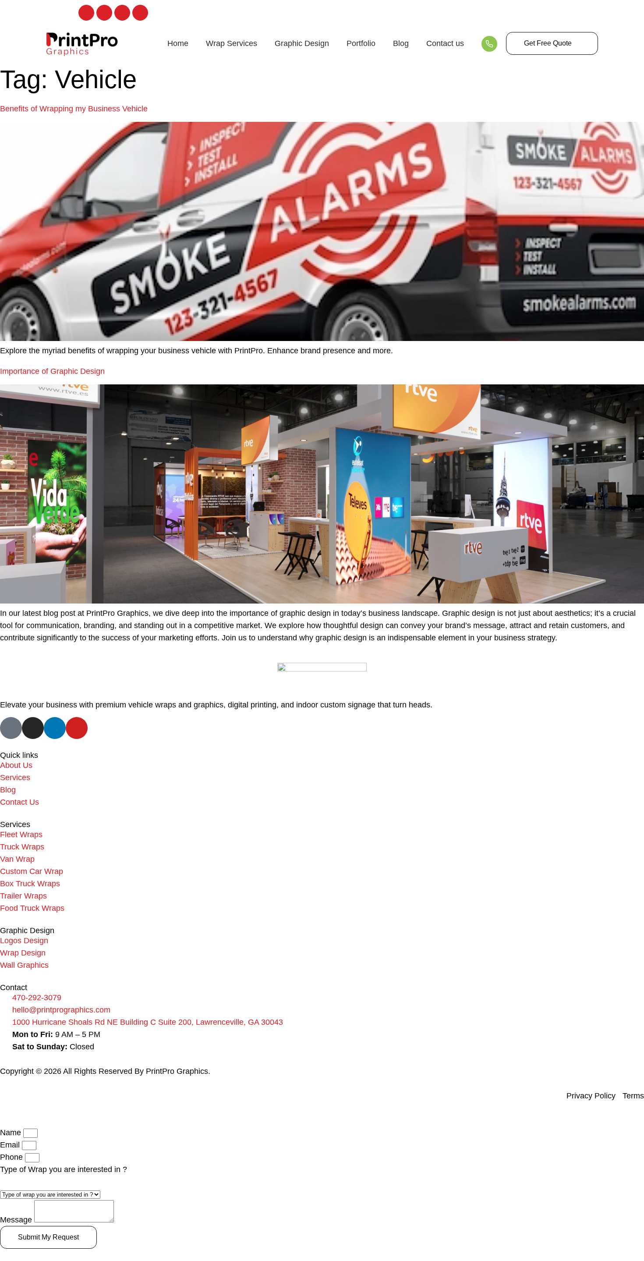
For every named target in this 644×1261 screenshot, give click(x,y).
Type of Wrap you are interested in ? (63, 1169)
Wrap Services (231, 43)
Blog (401, 43)
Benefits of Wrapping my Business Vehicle (74, 108)
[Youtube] (140, 13)
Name (11, 1132)
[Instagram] (104, 13)
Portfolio (361, 43)
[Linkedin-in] (122, 13)
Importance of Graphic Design (52, 371)
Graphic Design (302, 43)
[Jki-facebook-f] (86, 13)
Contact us (445, 43)
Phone (12, 1157)
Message (17, 1219)
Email (11, 1144)
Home (177, 43)
